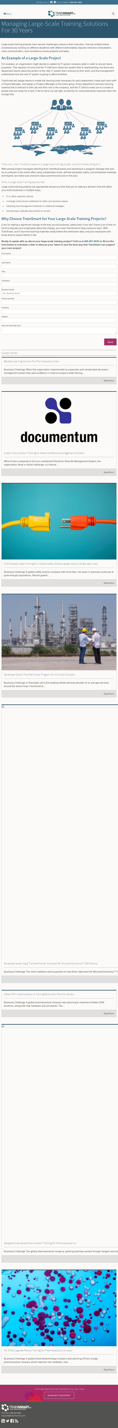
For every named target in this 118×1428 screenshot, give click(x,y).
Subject (4, 317)
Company (5, 281)
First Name (6, 254)
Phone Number (8, 299)
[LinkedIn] (51, 2)
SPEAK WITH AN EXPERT (59, 1395)
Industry (5, 308)
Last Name (6, 263)
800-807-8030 (91, 241)
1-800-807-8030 (15, 1413)
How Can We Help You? (11, 326)
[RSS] (17, 1421)
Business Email (7, 290)
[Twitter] (8, 1421)
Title (3, 272)
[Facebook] (55, 2)
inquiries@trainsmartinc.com (13, 1415)
